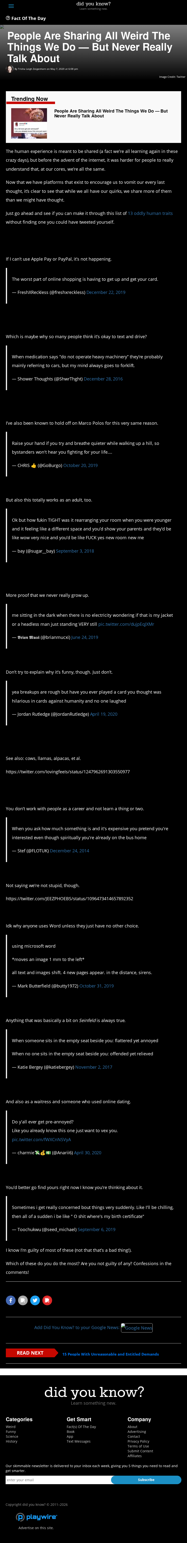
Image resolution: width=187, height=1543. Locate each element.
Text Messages (79, 1441)
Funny (11, 1431)
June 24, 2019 (84, 637)
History (11, 1441)
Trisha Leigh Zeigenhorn (32, 69)
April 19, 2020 (103, 714)
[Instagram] (161, 6)
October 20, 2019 (80, 465)
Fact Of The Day (28, 18)
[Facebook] (143, 6)
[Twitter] (152, 6)
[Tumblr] (170, 6)
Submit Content (140, 1451)
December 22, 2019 (105, 292)
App (70, 1436)
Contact (134, 1436)
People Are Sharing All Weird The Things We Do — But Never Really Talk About (111, 113)
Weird (11, 1426)
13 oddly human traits (150, 213)
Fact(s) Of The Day (81, 1426)
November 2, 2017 (93, 1067)
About (132, 1426)
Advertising (137, 1431)
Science (12, 1436)
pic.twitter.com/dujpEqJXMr (126, 624)
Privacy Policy (138, 1441)
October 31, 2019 (96, 986)
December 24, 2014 (69, 851)
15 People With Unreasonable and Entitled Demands (110, 1354)
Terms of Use (138, 1446)
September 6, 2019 (96, 1229)
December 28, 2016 (103, 379)
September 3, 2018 (75, 551)
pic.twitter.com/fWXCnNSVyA (41, 1139)
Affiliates (135, 1456)
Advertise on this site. (36, 1527)
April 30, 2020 (87, 1152)
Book (71, 1431)
